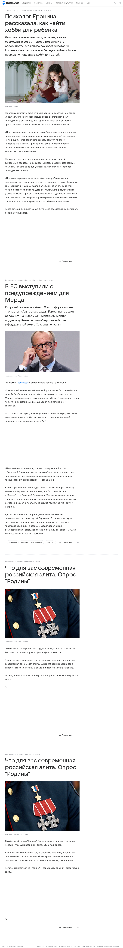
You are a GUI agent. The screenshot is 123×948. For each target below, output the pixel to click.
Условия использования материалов (59, 946)
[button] (42, 82)
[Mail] (3, 3)
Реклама (20, 946)
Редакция (40, 946)
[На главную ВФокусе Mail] (12, 3)
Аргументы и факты (35, 10)
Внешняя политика (46, 280)
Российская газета (32, 562)
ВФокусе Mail (30, 280)
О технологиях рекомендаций (84, 946)
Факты (48, 10)
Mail (3, 946)
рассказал (23, 382)
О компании (11, 946)
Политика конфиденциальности (108, 946)
